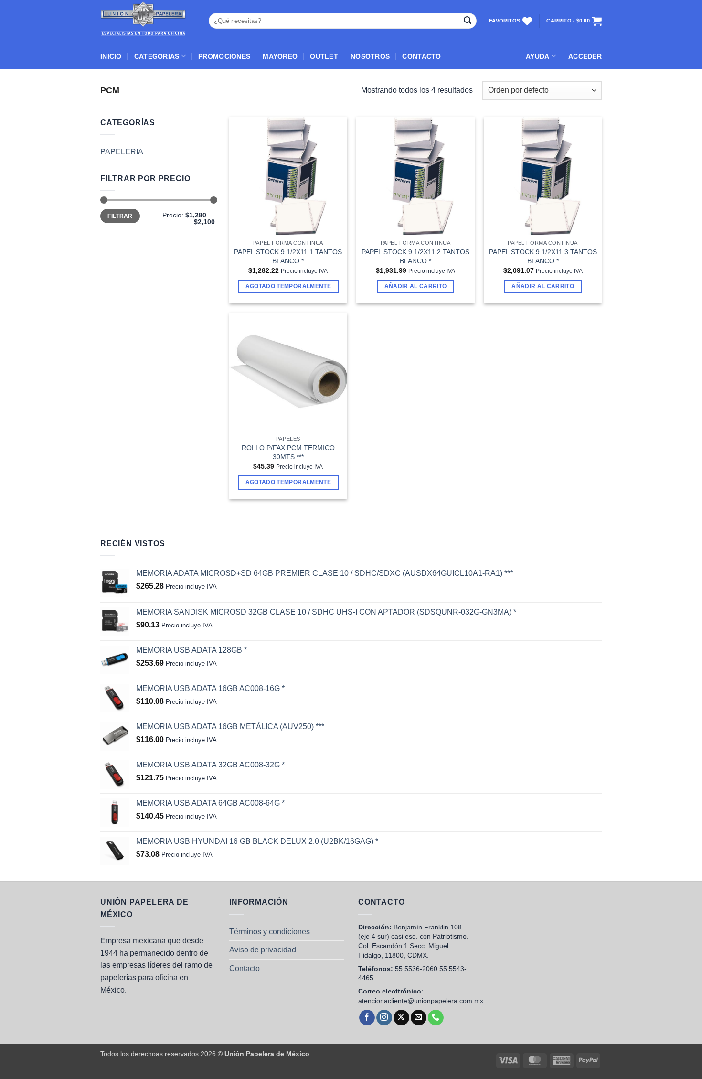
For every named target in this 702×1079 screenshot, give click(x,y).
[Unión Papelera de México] (147, 21)
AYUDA (537, 56)
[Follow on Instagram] (384, 1018)
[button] (585, 56)
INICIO (111, 56)
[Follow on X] (401, 1018)
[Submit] (467, 21)
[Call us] (436, 1018)
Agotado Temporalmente (288, 286)
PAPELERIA (121, 152)
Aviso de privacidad (262, 950)
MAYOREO (280, 56)
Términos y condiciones (269, 932)
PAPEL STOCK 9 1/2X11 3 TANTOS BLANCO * (543, 256)
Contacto (244, 968)
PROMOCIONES (224, 56)
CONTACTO (421, 56)
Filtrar (120, 216)
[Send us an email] (418, 1018)
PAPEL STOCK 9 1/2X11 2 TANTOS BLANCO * (415, 256)
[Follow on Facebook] (367, 1018)
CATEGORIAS (157, 56)
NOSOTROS (370, 56)
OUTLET (324, 56)
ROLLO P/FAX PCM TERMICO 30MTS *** (288, 452)
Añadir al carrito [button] (415, 286)
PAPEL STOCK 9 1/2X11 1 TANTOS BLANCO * (288, 256)
